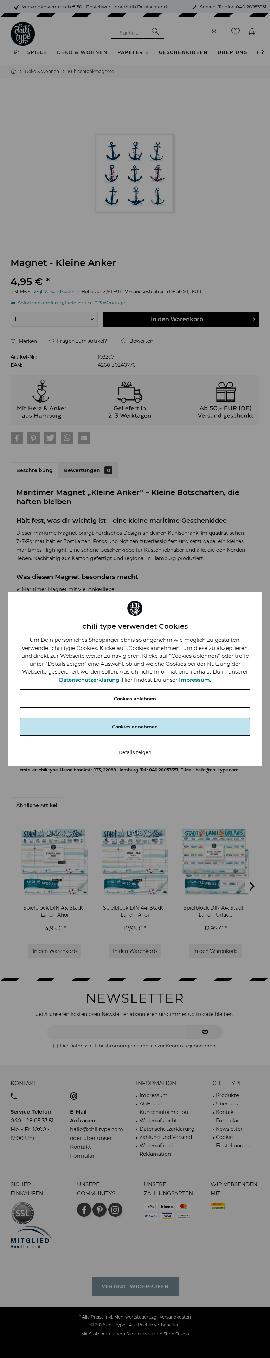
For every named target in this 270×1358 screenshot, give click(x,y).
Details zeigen (135, 752)
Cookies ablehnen (135, 698)
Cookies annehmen (135, 727)
